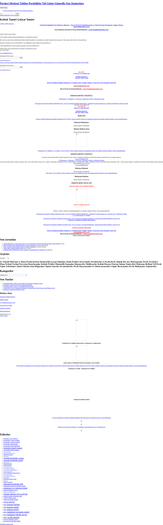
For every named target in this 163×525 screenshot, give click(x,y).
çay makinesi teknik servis (15, 514)
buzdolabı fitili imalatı (10, 444)
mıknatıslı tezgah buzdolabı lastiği (14, 486)
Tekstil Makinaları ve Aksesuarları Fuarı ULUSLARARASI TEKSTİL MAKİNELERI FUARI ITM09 (57, 62)
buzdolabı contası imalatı (11, 440)
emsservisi (11, 23)
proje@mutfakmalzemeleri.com (98, 30)
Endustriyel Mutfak (5, 308)
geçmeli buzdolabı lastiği (13, 460)
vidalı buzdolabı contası (9, 498)
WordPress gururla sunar (6, 524)
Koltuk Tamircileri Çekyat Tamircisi (9, 15)
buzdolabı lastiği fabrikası (11, 446)
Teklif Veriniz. (4, 315)
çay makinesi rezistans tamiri (16, 512)
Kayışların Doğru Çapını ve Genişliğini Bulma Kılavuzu (18, 286)
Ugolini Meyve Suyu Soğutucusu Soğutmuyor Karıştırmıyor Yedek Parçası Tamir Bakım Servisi (29, 288)
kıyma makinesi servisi (7, 471)
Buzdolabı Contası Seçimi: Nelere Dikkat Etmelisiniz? (17, 285)
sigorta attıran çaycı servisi (15, 494)
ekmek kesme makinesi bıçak (9, 453)
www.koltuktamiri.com (6, 53)
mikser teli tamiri (7, 482)
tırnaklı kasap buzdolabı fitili (12, 496)
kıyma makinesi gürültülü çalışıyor (10, 470)
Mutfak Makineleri (5, 311)
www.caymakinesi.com (81, 159)
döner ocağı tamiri (7, 451)
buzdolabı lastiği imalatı (12, 448)
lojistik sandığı (6, 477)
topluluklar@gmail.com (81, 76)
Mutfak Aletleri (4, 299)
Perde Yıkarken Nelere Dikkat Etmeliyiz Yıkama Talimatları (19, 245)
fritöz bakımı (5, 456)
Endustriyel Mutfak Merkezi (7, 297)
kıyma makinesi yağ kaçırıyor (9, 476)
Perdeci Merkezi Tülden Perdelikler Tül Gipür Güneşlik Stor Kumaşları (42, 3)
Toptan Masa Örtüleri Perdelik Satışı (13, 62)
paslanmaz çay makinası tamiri (15, 488)
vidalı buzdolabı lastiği (10, 499)
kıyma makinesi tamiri (7, 474)
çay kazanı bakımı (11, 504)
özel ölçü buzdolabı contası (10, 519)
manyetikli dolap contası (9, 479)
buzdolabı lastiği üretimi (11, 450)
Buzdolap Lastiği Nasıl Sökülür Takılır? (14, 289)
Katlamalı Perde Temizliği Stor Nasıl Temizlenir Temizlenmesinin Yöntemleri (24, 250)
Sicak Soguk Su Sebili (6, 305)
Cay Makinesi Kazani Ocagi (7, 302)
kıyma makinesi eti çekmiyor (9, 468)
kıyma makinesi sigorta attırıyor (11, 473)
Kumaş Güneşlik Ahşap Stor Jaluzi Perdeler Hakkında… (18, 10)
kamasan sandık (7, 464)
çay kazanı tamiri (11, 507)
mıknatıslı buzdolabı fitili (13, 484)
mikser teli (5, 480)
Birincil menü (4, 7)
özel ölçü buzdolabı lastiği (11, 521)
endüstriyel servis (8, 454)
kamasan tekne (7, 465)
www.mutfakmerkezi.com (81, 26)
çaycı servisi (9, 502)
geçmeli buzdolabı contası (13, 458)
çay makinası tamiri (11, 509)
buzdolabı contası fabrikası (10, 438)
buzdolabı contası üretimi (11, 442)
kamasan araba (6, 462)
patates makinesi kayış (10, 490)
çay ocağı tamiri (11, 517)
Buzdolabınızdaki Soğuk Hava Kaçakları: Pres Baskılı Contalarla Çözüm (23, 283)
